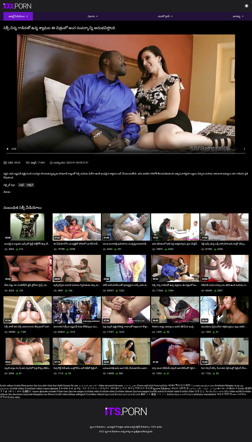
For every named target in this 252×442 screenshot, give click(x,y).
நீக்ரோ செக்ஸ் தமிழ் (69, 388)
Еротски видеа (141, 391)
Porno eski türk (145, 385)
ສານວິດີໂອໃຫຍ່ (186, 394)
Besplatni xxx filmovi (44, 394)
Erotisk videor (17, 388)
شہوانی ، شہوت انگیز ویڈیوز (203, 388)
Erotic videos (7, 385)
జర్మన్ (21, 185)
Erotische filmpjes (224, 385)
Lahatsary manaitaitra (204, 394)
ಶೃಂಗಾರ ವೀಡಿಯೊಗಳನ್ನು (114, 388)
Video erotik (235, 391)
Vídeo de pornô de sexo (111, 385)
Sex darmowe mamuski (20, 394)
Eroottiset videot (34, 388)
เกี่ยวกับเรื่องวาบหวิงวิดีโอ (217, 391)
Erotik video (62, 394)
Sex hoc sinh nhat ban (45, 385)
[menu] (246, 6)
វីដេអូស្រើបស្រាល (11, 391)
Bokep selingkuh (77, 394)
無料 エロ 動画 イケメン (153, 394)
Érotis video (14, 397)
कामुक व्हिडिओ (180, 388)
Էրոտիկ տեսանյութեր (204, 385)
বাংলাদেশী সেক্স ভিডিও (180, 385)
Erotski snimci (157, 391)
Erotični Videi (187, 391)
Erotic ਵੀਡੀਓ (245, 388)
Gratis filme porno (23, 385)
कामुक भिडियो (224, 394)
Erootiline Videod (95, 394)
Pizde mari (62, 391)
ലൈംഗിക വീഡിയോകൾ (228, 388)
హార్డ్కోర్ (30, 185)
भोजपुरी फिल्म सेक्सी (139, 388)
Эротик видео (77, 391)
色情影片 (27, 391)
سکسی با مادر (130, 385)
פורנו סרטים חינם (131, 394)
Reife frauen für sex (67, 385)
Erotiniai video (107, 391)
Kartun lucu (173, 394)
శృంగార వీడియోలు (162, 388)
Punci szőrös (160, 385)
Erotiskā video (92, 391)
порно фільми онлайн (44, 391)
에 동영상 (199, 391)
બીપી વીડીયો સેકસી (92, 388)
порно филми (50, 388)
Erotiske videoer (124, 391)
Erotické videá (172, 391)
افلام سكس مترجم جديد (88, 385)
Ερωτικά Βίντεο (114, 394)
